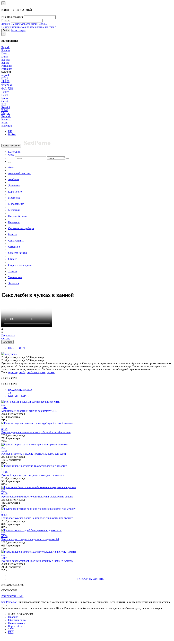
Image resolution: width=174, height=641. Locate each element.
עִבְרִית (4, 78)
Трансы (12, 271)
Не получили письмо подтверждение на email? (28, 27)
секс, (43, 372)
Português (6, 65)
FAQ (11, 632)
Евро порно (15, 191)
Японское (13, 283)
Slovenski (6, 125)
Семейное (14, 246)
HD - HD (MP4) (17, 347)
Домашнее (14, 185)
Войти (6, 30)
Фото (11, 154)
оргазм (51, 372)
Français (5, 50)
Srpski (4, 122)
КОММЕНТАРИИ (19, 395)
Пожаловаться (16, 623)
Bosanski (6, 116)
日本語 (5, 81)
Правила (13, 616)
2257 (11, 629)
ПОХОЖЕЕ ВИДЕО (20, 391)
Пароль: (6, 20)
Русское (12, 234)
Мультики (14, 210)
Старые (12, 258)
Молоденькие (16, 203)
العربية (5, 75)
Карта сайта (15, 626)
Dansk (4, 95)
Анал (11, 167)
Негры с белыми (17, 216)
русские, (13, 372)
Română (5, 107)
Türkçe (5, 91)
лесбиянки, (33, 372)
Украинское (15, 277)
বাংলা (3, 104)
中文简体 (6, 85)
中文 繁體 (7, 88)
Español (5, 59)
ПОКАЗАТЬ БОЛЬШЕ (90, 578)
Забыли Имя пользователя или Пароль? (24, 23)
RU (10, 131)
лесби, (22, 372)
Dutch (4, 56)
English (5, 47)
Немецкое (14, 222)
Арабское (13, 179)
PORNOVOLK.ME (12, 596)
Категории (14, 151)
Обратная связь (17, 620)
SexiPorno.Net (9, 602)
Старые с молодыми (20, 265)
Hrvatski (6, 119)
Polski (4, 110)
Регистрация (18, 30)
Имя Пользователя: (12, 16)
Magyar (5, 113)
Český (4, 101)
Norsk (4, 98)
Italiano (5, 62)
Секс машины (16, 240)
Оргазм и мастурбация (21, 228)
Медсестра (14, 197)
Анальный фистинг (19, 173)
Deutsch (5, 53)
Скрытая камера (17, 252)
